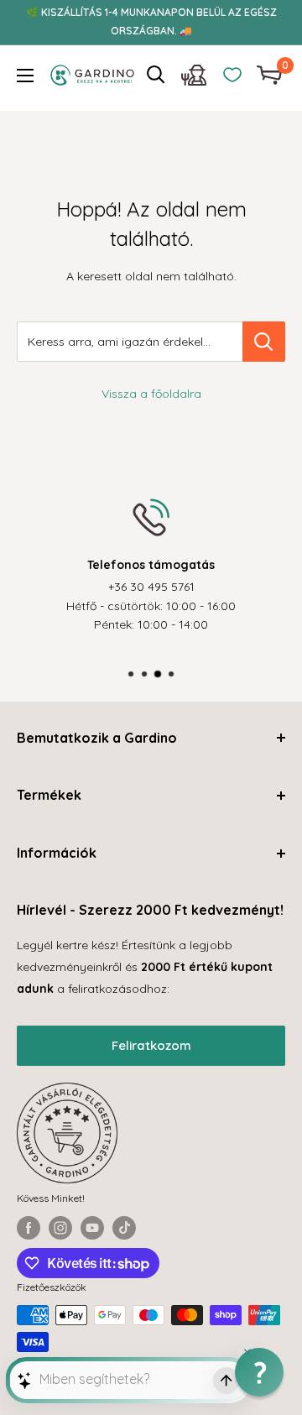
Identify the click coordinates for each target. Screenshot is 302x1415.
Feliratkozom (151, 1045)
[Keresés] (156, 74)
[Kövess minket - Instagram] (60, 1228)
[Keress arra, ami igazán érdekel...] (263, 341)
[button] (259, 1372)
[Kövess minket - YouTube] (92, 1228)
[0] (270, 75)
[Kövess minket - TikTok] (124, 1228)
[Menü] (25, 75)
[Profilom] (193, 79)
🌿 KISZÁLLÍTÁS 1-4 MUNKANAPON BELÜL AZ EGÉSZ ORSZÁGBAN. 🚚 (151, 21)
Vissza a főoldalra (151, 393)
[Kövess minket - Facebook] (28, 1228)
